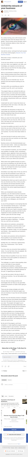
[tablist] (6, 380)
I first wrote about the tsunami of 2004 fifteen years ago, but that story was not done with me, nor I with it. (10, 403)
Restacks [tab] (10, 380)
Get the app (20, 451)
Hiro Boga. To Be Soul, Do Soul (12, 405)
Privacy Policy (14, 440)
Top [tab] (2, 396)
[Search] (25, 396)
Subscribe (20, 1)
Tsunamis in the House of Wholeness (8, 400)
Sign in (25, 1)
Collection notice (22, 447)
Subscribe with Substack (15, 434)
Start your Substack (10, 451)
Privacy (12, 447)
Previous (5, 370)
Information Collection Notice (16, 438)
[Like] (2, 15)
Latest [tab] (6, 396)
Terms (16, 447)
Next (24, 370)
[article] (14, 403)
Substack (8, 454)
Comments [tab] (4, 380)
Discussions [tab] (11, 396)
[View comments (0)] (5, 15)
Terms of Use (20, 437)
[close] (24, 410)
